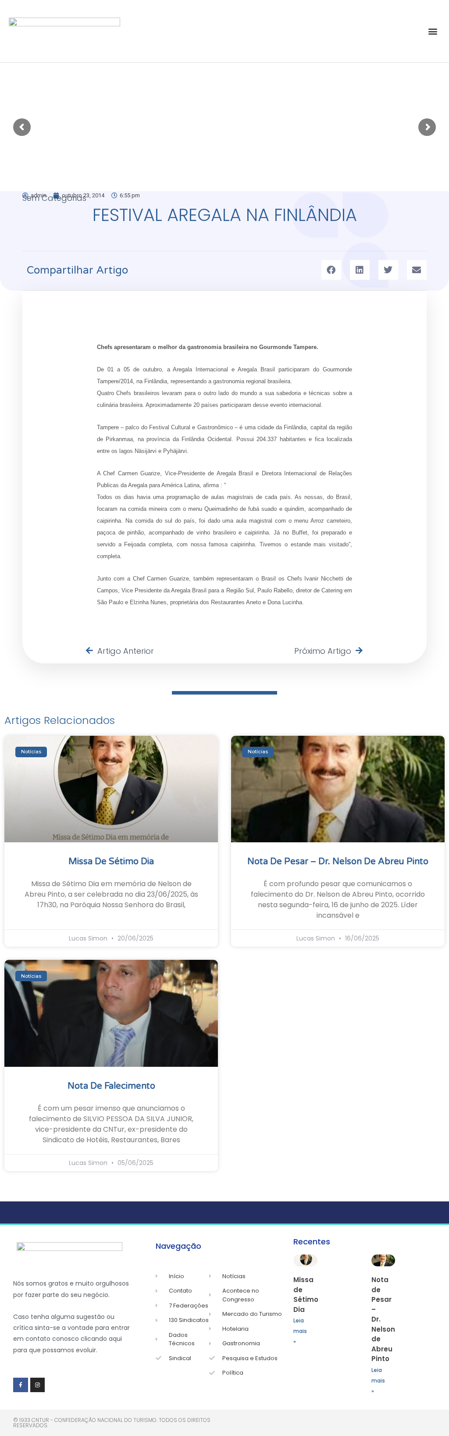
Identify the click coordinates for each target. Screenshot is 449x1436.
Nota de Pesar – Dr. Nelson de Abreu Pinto (337, 861)
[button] (433, 31)
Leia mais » (300, 1331)
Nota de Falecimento (111, 1086)
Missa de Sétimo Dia (111, 861)
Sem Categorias (54, 197)
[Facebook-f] (20, 1385)
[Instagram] (37, 1385)
